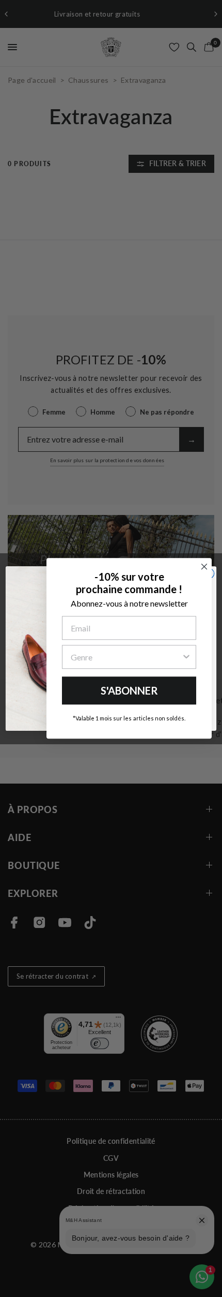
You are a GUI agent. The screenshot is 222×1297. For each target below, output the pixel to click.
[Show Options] (186, 656)
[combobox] (126, 656)
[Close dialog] (204, 566)
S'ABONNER (129, 690)
